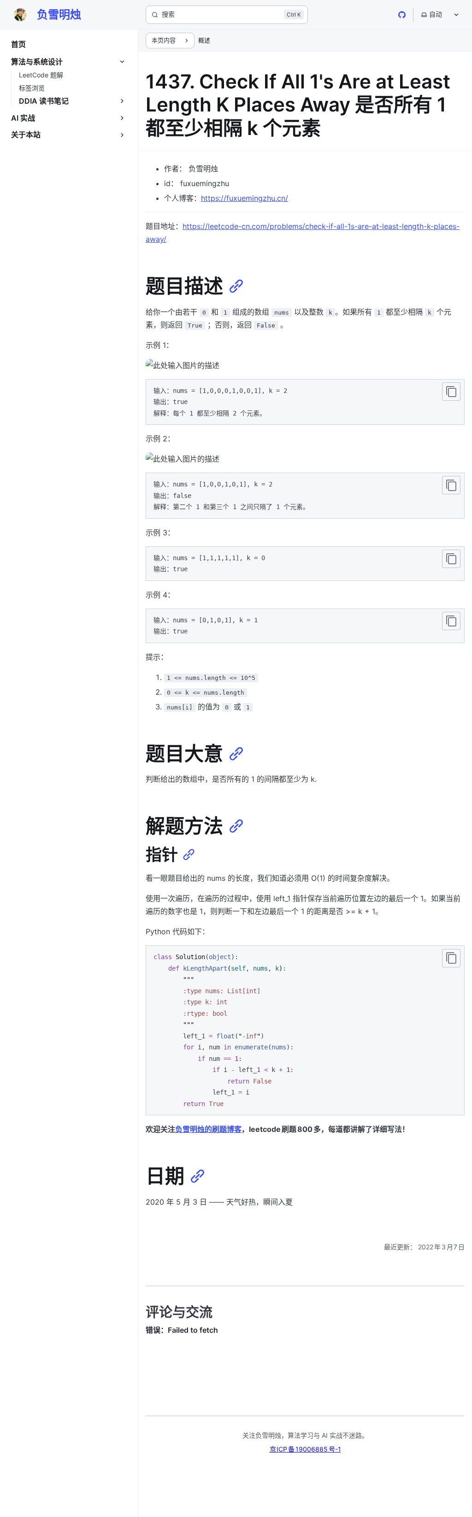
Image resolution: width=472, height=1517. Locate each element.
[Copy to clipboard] (451, 391)
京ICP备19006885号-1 (305, 1449)
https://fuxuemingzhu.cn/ (244, 198)
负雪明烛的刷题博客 (208, 1129)
